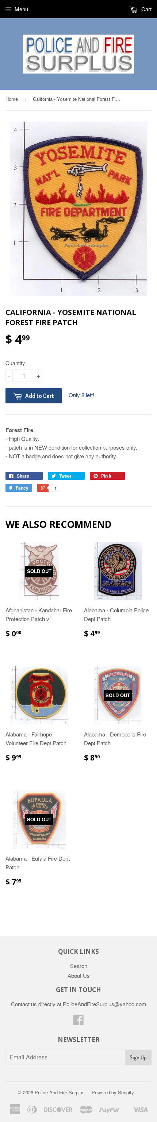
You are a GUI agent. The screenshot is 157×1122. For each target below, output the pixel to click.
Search (78, 965)
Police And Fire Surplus (60, 1092)
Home (11, 98)
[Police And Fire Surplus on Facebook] (78, 1022)
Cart (146, 9)
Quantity (15, 363)
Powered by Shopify (113, 1092)
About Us (79, 975)
